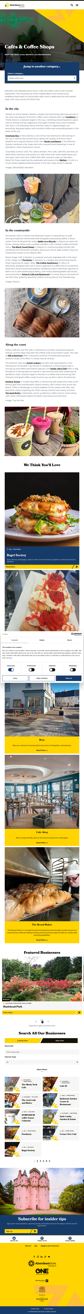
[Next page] (50, 1161)
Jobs (36, 1246)
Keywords (9, 1046)
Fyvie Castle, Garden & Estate (68, 1118)
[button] (77, 5)
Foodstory (26, 1134)
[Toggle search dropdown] (72, 5)
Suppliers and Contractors (50, 1246)
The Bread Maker (42, 925)
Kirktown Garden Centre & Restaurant (68, 1101)
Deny (15, 678)
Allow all (69, 678)
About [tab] (69, 640)
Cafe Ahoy (42, 832)
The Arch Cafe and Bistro (29, 1102)
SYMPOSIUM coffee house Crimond (28, 1118)
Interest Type (10, 1057)
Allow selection (42, 678)
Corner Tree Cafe (68, 1134)
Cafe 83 (63, 1086)
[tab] (41, 1015)
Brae (42, 740)
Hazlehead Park (12, 1007)
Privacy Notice (48, 1309)
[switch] (32, 669)
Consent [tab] (14, 640)
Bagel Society (28, 1150)
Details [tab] (42, 640)
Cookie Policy (35, 1309)
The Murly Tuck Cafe (29, 1086)
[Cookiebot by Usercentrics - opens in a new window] (73, 634)
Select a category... (16, 73)
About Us (28, 1246)
